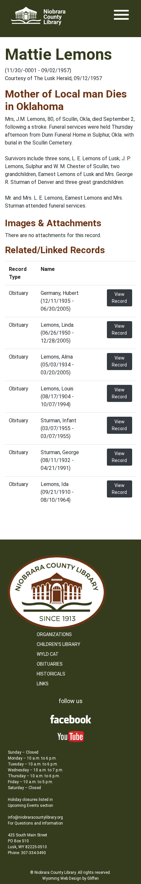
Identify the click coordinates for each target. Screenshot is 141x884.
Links (43, 683)
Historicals (51, 673)
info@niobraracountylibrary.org (35, 817)
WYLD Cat (48, 654)
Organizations (54, 634)
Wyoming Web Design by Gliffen (70, 878)
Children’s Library (58, 644)
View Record (119, 298)
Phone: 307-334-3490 (27, 853)
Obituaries (50, 664)
